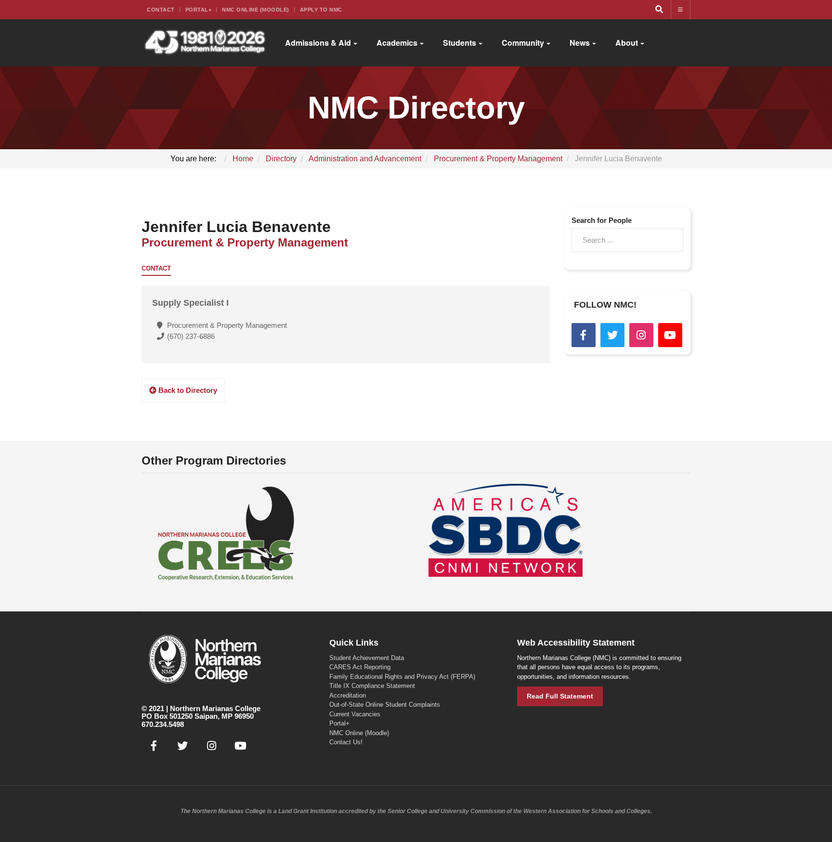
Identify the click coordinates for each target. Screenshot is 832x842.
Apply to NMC (321, 10)
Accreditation (347, 695)
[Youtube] (670, 335)
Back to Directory (186, 390)
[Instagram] (641, 335)
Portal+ (198, 10)
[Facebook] (584, 335)
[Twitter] (612, 335)
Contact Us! (346, 742)
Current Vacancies (354, 714)
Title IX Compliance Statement (372, 685)
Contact (161, 10)
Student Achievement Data (366, 657)
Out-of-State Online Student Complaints (384, 704)
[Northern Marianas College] (205, 43)
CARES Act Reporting (359, 667)
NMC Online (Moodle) (255, 10)
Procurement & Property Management (245, 242)
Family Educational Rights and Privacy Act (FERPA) (402, 676)
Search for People (602, 220)
